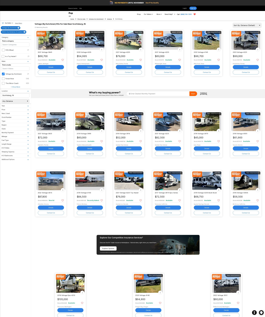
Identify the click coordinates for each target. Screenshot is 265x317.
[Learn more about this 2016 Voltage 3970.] (206, 121)
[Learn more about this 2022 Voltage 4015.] (50, 180)
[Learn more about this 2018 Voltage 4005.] (245, 121)
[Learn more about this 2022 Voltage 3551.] (226, 283)
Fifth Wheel (10, 50)
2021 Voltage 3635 (45, 133)
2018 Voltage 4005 (240, 133)
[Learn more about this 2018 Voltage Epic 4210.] (70, 283)
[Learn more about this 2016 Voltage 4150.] (89, 180)
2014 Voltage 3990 (84, 133)
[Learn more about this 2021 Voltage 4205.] (128, 40)
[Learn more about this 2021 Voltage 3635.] (50, 121)
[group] (10, 28)
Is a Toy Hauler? (10, 56)
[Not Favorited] (62, 59)
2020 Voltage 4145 (142, 295)
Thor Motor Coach (12, 83)
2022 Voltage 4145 (201, 52)
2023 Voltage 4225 (240, 52)
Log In (185, 8)
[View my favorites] (195, 14)
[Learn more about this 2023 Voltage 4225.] (245, 40)
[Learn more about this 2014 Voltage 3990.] (89, 121)
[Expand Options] (63, 50)
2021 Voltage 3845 (45, 52)
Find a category (8, 41)
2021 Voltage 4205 (123, 52)
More (158, 14)
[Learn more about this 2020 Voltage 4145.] (148, 283)
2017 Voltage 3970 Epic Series (166, 193)
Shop (139, 14)
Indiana (109, 19)
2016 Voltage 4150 (84, 193)
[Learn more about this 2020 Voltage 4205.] (89, 40)
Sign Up (193, 8)
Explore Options (108, 248)
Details (51, 67)
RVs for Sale (81, 19)
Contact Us (51, 72)
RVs (81, 8)
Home (72, 19)
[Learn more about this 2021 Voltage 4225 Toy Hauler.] (128, 180)
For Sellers (147, 14)
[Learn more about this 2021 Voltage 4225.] (167, 121)
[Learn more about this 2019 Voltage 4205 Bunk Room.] (206, 180)
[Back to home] (70, 14)
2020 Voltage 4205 (84, 52)
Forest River (10, 79)
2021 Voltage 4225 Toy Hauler (127, 193)
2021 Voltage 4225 (162, 133)
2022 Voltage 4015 (45, 193)
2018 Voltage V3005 (240, 193)
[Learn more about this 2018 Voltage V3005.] (245, 180)
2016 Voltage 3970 (201, 133)
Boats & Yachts (73, 8)
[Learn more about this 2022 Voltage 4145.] (206, 40)
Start (193, 94)
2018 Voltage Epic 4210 (66, 295)
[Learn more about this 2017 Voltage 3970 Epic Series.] (167, 180)
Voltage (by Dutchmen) (96, 19)
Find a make (6, 65)
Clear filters (18, 23)
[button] (254, 312)
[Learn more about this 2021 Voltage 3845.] (50, 40)
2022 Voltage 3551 (220, 295)
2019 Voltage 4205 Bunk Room (205, 193)
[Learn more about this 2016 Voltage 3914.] (128, 121)
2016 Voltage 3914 (123, 133)
